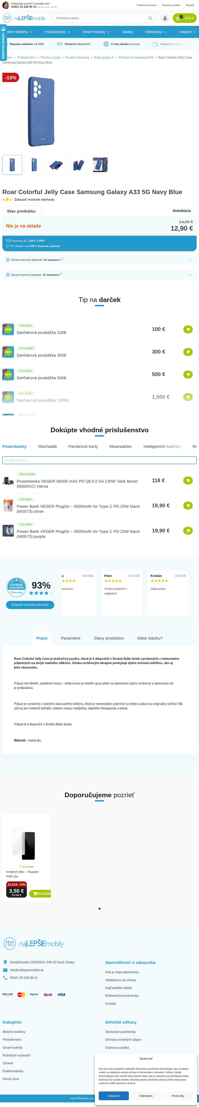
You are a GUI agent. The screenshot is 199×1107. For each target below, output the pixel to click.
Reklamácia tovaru (147, 5)
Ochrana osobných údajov (123, 1039)
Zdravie (8, 1063)
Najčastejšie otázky (118, 988)
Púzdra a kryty (50, 57)
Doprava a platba (171, 5)
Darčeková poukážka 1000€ (43, 400)
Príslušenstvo (26, 57)
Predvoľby (178, 1095)
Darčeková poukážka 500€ (41, 377)
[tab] (99, 908)
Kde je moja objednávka (122, 972)
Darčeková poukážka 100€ (41, 332)
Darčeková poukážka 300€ (41, 355)
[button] (165, 18)
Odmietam (146, 1095)
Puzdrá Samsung (77, 57)
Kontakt (190, 5)
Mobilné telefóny (14, 1031)
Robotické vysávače (17, 1055)
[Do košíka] (188, 329)
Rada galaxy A (104, 57)
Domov (7, 57)
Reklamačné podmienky (122, 995)
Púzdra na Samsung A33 (136, 57)
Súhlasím (114, 1095)
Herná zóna (11, 1079)
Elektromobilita (13, 1071)
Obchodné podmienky (120, 1031)
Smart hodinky (13, 1047)
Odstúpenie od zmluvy (120, 980)
